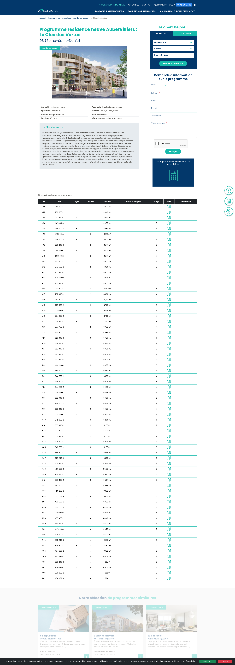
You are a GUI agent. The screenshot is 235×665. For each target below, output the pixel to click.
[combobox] (161, 42)
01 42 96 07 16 (184, 4)
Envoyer (173, 151)
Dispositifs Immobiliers (109, 11)
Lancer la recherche (173, 63)
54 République (48, 635)
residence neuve (80, 18)
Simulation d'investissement (177, 11)
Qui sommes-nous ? (164, 4)
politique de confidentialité (183, 661)
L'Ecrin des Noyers (104, 635)
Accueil (43, 18)
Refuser (225, 661)
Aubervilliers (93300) (50, 639)
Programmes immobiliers (112, 4)
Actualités (133, 4)
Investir (161, 33)
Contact (147, 4)
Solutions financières (142, 11)
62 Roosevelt (155, 635)
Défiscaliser (184, 33)
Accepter (207, 661)
